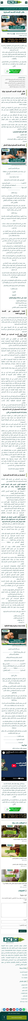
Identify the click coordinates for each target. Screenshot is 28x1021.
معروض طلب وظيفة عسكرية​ (20, 839)
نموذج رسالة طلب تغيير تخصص (20, 864)
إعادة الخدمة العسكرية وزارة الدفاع (16, 81)
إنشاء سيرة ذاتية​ (23, 1001)
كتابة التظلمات (24, 993)
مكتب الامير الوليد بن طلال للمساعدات (17, 139)
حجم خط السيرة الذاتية (21, 303)
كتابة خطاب (24, 988)
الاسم (25, 919)
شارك (4, 1018)
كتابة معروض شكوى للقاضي (19, 307)
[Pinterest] (7, 1009)
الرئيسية (25, 9)
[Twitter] (17, 1009)
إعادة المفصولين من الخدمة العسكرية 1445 (14, 83)
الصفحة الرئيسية (23, 972)
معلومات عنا (24, 977)
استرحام (25, 141)
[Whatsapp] (23, 1009)
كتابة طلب (20, 9)
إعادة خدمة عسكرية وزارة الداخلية (17, 87)
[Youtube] (14, 1009)
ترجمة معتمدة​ (24, 999)
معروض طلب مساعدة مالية (20, 748)
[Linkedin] (4, 1009)
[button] (26, 2)
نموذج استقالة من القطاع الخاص (19, 858)
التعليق (25, 902)
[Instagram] (10, 1009)
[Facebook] (20, 1009)
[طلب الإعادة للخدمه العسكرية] (14, 42)
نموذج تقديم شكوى (22, 137)
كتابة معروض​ (24, 985)
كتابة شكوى (24, 990)
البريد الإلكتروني (23, 925)
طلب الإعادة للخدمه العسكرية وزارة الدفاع (15, 79)
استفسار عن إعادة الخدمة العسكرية (16, 85)
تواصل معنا (24, 975)
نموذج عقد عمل (23, 305)
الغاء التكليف (23, 135)
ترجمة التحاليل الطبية (22, 301)
